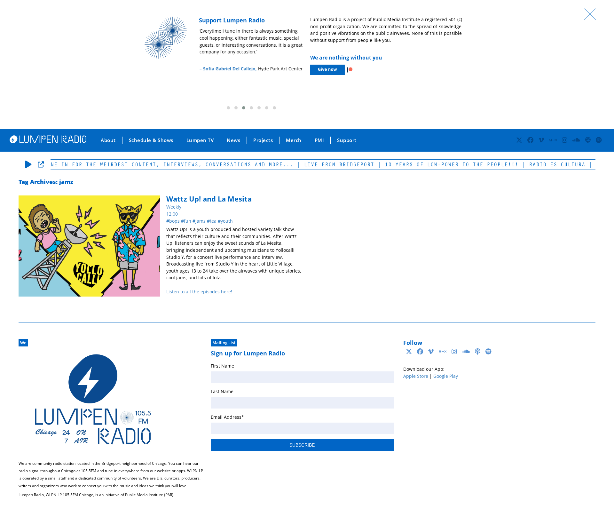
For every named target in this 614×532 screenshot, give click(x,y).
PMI (319, 140)
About (108, 140)
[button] (228, 108)
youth (227, 221)
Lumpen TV (200, 140)
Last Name (222, 391)
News (233, 140)
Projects (263, 140)
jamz (200, 221)
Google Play (445, 376)
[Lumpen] (48, 141)
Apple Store (415, 376)
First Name (222, 366)
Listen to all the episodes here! (199, 292)
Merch (294, 140)
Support (347, 140)
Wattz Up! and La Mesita (209, 199)
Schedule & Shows (151, 140)
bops (174, 221)
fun (187, 221)
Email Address (227, 417)
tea (213, 221)
